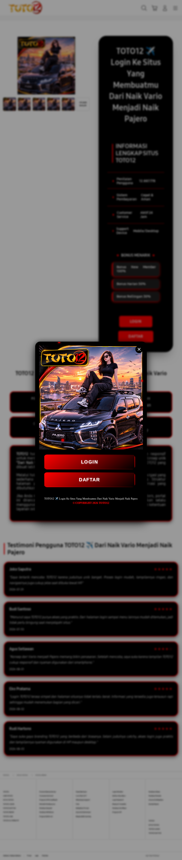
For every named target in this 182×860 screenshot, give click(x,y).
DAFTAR (89, 479)
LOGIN (89, 461)
